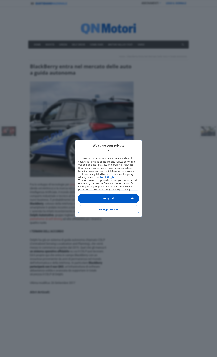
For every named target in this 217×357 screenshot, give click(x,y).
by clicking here (108, 177)
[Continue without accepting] (108, 150)
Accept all (108, 198)
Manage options (108, 209)
